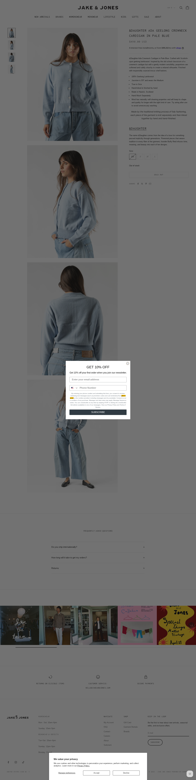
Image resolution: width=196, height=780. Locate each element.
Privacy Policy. (83, 766)
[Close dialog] (127, 363)
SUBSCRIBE (98, 412)
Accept (96, 773)
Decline (126, 773)
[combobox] (74, 388)
